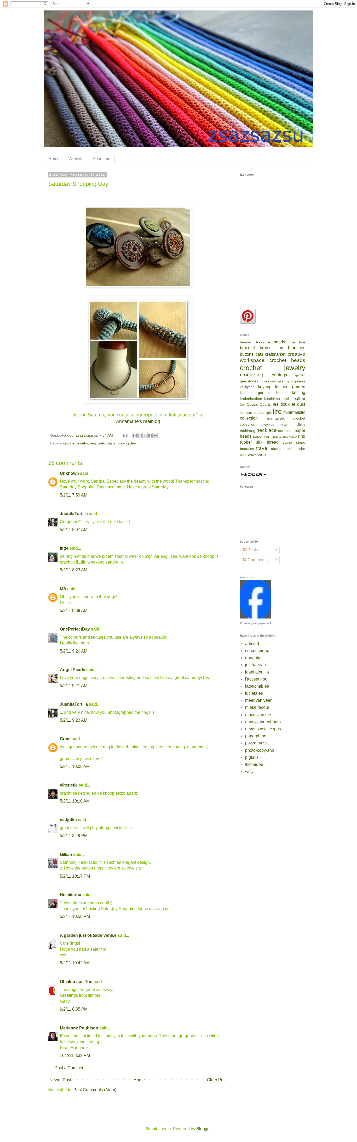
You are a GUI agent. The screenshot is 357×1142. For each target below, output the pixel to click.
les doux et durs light (256, 413)
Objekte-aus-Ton (76, 981)
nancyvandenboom (263, 722)
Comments (257, 560)
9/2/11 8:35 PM (74, 1009)
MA (63, 589)
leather (298, 398)
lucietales (254, 693)
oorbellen (285, 430)
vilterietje (69, 785)
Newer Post (60, 1080)
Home (54, 159)
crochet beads (287, 360)
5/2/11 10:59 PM (75, 916)
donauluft (253, 657)
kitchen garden (290, 387)
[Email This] (135, 435)
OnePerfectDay (75, 629)
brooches (296, 348)
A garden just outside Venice (88, 935)
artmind (252, 643)
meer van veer (258, 700)
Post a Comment (70, 1068)
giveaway (268, 381)
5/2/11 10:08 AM (75, 766)
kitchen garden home (263, 393)
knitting (298, 392)
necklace (266, 430)
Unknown (69, 473)
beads (279, 342)
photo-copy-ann (259, 750)
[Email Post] (125, 435)
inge (64, 548)
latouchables (257, 686)
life (277, 411)
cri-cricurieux (257, 650)
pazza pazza (257, 743)
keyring (265, 387)
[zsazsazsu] (255, 617)
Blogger (203, 1129)
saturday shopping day (117, 443)
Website (76, 159)
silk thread (267, 442)
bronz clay (271, 348)
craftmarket (275, 354)
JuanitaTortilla (74, 513)
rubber (246, 442)
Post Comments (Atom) (94, 1090)
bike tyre (297, 342)
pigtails (251, 757)
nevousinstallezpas (263, 729)
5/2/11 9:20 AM (73, 651)
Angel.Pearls (72, 669)
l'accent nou (256, 679)
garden (300, 375)
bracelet (247, 348)
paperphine (255, 736)
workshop (257, 454)
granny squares (291, 381)
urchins (290, 449)
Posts (252, 550)
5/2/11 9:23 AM (73, 720)
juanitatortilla (257, 672)
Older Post (217, 1080)
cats (259, 354)
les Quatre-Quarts (255, 404)
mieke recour (257, 707)
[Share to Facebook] (150, 435)
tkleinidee (254, 764)
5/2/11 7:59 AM (73, 495)
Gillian (66, 854)
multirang (247, 430)
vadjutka (68, 819)
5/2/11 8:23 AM (73, 570)
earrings (279, 375)
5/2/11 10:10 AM (75, 801)
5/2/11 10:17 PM (75, 876)
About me (101, 159)
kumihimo (272, 399)
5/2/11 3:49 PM (74, 835)
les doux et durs (289, 404)
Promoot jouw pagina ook (256, 623)
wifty (249, 771)
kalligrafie (247, 387)
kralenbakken (251, 399)
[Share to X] (145, 435)
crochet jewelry (75, 443)
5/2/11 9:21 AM (73, 685)
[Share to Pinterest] (155, 435)
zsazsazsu (247, 577)
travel (262, 448)
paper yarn (262, 436)
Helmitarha (70, 895)
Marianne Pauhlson (79, 1028)
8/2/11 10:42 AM (75, 963)
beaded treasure (255, 342)
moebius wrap (274, 424)
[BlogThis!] (140, 435)
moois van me (258, 714)
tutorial (276, 449)
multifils (299, 424)
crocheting (251, 374)
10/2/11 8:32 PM (75, 1055)
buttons (247, 354)
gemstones (249, 381)
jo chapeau (255, 664)
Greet (65, 739)
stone (287, 442)
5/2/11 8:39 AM (73, 610)
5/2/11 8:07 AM (73, 529)
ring (93, 443)
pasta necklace (285, 436)
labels (286, 399)
